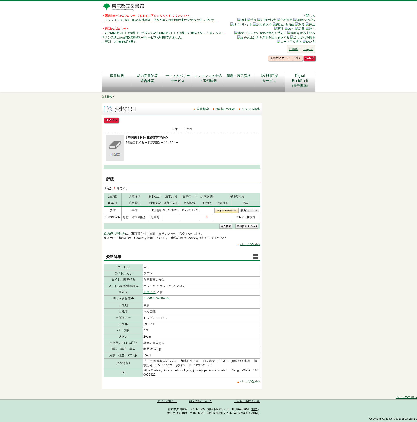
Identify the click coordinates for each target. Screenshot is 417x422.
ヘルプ (309, 58)
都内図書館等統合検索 (147, 78)
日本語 (293, 49)
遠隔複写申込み (114, 233)
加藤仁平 (149, 292)
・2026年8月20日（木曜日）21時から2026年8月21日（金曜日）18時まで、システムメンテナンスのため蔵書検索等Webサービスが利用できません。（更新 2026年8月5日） (163, 37)
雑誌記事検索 (225, 109)
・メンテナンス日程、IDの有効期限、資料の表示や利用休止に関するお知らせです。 (159, 20)
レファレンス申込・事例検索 (208, 78)
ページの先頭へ (250, 244)
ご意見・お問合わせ (247, 401)
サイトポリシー (167, 401)
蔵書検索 (117, 76)
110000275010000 (156, 297)
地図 (255, 409)
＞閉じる (309, 15)
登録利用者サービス (269, 78)
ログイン (111, 120)
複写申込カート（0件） (285, 58)
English (308, 49)
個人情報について (200, 401)
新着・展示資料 (239, 76)
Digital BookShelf (226, 210)
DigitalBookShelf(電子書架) (300, 81)
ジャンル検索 (251, 109)
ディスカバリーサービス (177, 78)
